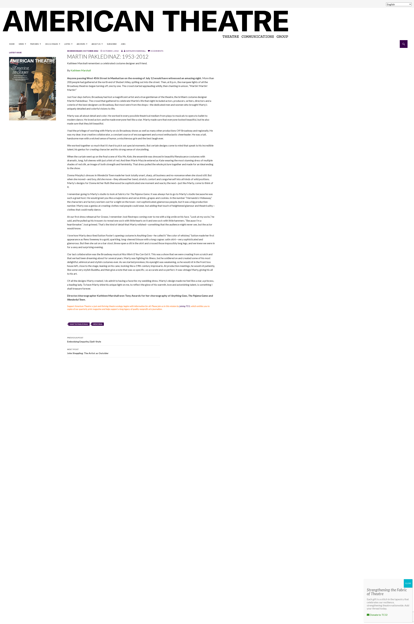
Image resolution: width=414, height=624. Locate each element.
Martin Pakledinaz (79, 324)
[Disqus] (233, 405)
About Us (96, 44)
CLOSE (408, 583)
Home (12, 44)
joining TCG (185, 306)
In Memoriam (74, 51)
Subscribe (112, 44)
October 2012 (90, 51)
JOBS (123, 44)
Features (34, 44)
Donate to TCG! (378, 614)
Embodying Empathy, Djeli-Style (84, 339)
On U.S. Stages (51, 44)
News (21, 44)
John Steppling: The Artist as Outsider (88, 351)
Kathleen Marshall (136, 51)
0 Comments (157, 51)
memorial (98, 324)
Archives (81, 44)
